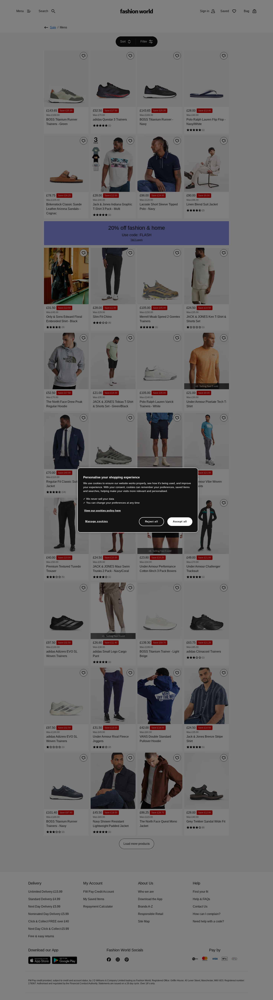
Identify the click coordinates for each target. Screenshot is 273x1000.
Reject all (151, 521)
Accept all (180, 521)
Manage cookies (96, 521)
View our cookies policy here (100, 510)
